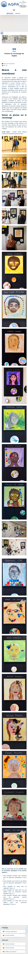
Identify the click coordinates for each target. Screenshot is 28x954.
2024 (4, 63)
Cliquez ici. (12, 888)
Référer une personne (10, 951)
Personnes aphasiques (11, 931)
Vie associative (11, 63)
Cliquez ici (11, 893)
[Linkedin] (15, 49)
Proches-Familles (9, 935)
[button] (14, 10)
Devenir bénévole (9, 944)
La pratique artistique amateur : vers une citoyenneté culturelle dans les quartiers (14, 84)
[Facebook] (13, 49)
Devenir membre (9, 947)
